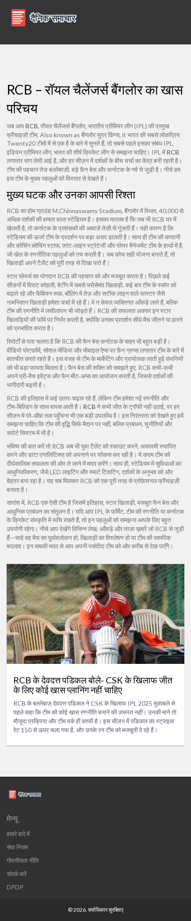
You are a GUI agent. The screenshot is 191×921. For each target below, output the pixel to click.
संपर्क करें (17, 873)
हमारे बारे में (18, 834)
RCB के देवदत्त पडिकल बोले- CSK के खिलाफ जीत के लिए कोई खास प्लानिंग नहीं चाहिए (92, 685)
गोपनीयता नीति (23, 860)
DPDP (15, 887)
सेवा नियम (17, 847)
